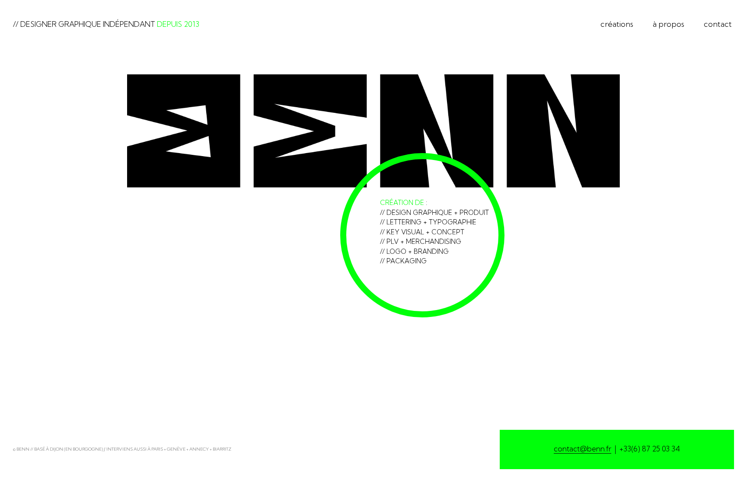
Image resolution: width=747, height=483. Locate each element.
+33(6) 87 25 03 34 (649, 448)
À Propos (668, 24)
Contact (718, 24)
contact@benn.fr (582, 448)
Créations (616, 24)
